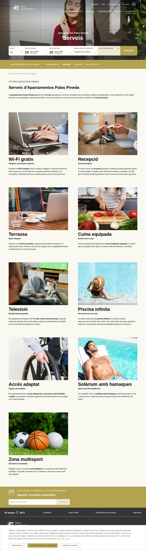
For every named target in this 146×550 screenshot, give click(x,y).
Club (103, 4)
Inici (10, 73)
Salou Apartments (72, 12)
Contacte (126, 4)
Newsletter (95, 4)
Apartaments (52, 65)
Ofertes (89, 12)
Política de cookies (63, 539)
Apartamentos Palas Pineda (21, 73)
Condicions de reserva (106, 512)
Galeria (78, 65)
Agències (137, 512)
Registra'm (63, 502)
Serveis (67, 65)
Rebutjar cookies (70, 545)
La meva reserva (114, 4)
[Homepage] (23, 8)
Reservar (129, 51)
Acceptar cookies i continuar (42, 545)
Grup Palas (73, 512)
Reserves (130, 12)
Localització (92, 65)
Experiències (105, 12)
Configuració (16, 545)
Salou (118, 12)
